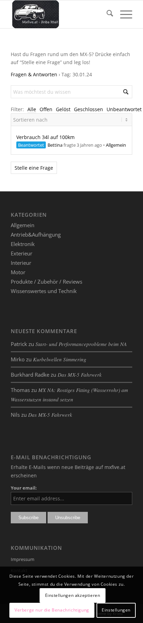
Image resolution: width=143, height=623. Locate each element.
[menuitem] (106, 14)
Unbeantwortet (124, 109)
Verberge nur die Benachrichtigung (52, 610)
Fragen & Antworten (34, 74)
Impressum (22, 559)
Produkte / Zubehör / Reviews (46, 281)
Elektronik (23, 243)
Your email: (24, 488)
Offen (46, 109)
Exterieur (21, 253)
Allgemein (116, 145)
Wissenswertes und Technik (44, 290)
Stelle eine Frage (34, 167)
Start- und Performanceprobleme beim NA (81, 343)
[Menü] (122, 14)
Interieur (21, 262)
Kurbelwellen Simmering (59, 359)
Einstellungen (116, 610)
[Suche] (106, 14)
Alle (31, 109)
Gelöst (63, 109)
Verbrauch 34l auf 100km (45, 137)
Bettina (55, 145)
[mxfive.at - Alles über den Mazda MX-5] (59, 14)
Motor (18, 272)
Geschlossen (88, 109)
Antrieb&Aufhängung (36, 234)
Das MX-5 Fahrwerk (80, 374)
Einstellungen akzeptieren (72, 595)
